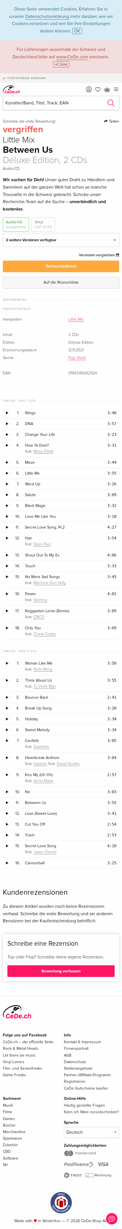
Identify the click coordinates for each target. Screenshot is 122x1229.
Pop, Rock (77, 358)
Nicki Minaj (42, 669)
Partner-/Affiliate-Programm (87, 1075)
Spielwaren (12, 1138)
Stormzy (40, 600)
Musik (8, 1105)
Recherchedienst (61, 266)
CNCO (39, 617)
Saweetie (41, 747)
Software (10, 1158)
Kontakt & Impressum (82, 1042)
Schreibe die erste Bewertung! (29, 121)
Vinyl (43, 224)
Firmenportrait (76, 1048)
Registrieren (74, 1081)
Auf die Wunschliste (61, 282)
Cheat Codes (44, 634)
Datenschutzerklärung (47, 16)
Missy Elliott (43, 451)
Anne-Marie (43, 781)
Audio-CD (16, 224)
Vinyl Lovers (13, 1061)
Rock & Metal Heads (20, 1048)
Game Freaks (14, 1075)
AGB (67, 1055)
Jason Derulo (44, 852)
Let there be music (19, 1055)
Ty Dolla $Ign (44, 686)
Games (9, 1118)
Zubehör (10, 1145)
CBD (7, 1151)
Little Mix (76, 319)
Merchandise (14, 1131)
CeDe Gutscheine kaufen (86, 1088)
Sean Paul (42, 544)
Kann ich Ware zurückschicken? (91, 1112)
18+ (6, 1164)
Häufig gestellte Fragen (84, 1105)
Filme (7, 1112)
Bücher (9, 1125)
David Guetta (68, 764)
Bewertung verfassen (61, 971)
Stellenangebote (78, 1068)
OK (77, 31)
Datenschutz (75, 1061)
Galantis (40, 764)
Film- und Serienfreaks (22, 1068)
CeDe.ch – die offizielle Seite (28, 1042)
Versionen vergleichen (97, 255)
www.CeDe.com (72, 57)
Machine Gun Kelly (49, 583)
